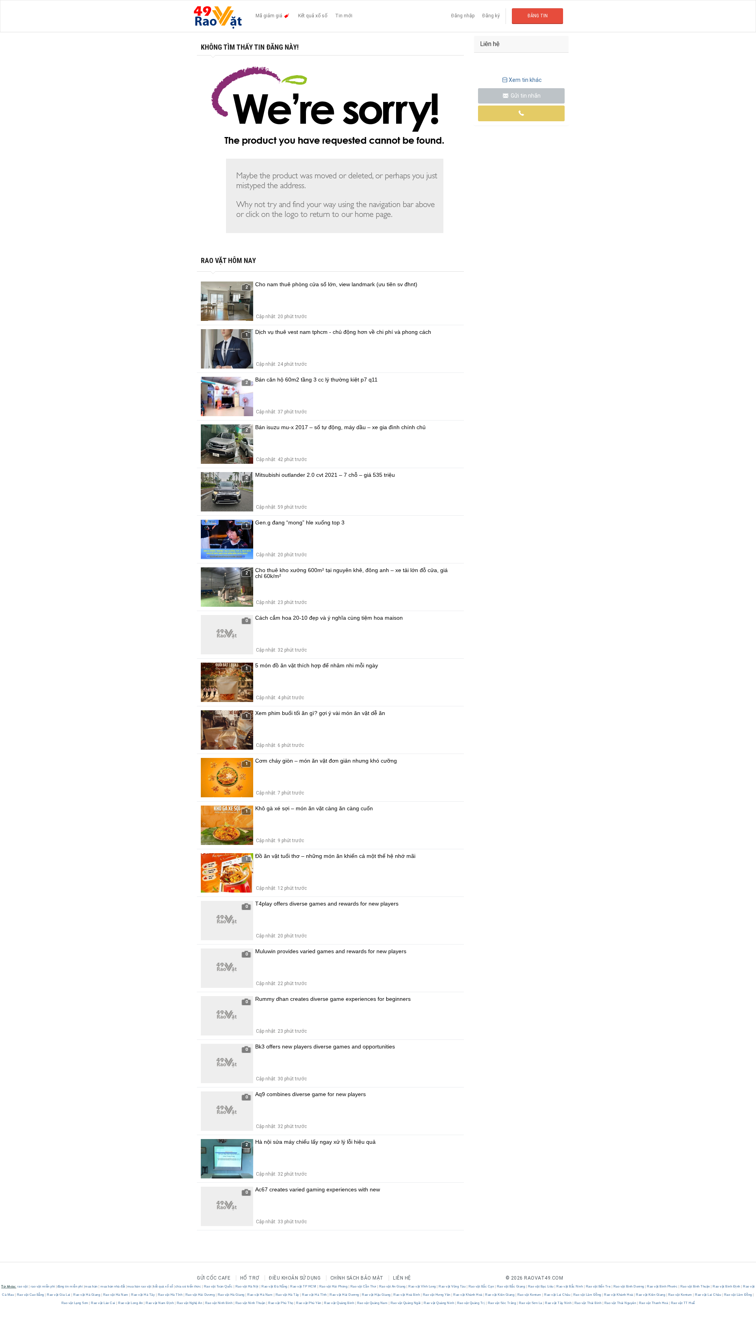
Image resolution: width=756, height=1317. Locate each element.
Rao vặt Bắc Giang (511, 1286)
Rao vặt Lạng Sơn (75, 1303)
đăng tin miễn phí (70, 1286)
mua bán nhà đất (112, 1286)
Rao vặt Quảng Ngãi (405, 1303)
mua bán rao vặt (139, 1286)
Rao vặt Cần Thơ (363, 1286)
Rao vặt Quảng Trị (471, 1303)
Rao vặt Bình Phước (662, 1286)
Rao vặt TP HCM (303, 1286)
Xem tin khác (525, 80)
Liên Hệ (402, 1278)
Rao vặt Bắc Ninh (570, 1286)
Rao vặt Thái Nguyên (620, 1303)
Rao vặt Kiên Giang (499, 1295)
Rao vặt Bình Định (726, 1286)
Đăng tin (538, 16)
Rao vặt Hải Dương (200, 1295)
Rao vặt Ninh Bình (218, 1303)
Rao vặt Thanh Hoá (653, 1303)
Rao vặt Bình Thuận (695, 1286)
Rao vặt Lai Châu (557, 1295)
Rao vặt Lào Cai (103, 1303)
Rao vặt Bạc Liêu (540, 1286)
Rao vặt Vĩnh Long (422, 1286)
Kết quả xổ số (312, 16)
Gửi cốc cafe (213, 1278)
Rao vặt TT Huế (682, 1303)
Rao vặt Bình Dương (628, 1286)
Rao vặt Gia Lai (59, 1295)
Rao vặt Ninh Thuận (250, 1303)
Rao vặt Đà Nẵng (275, 1286)
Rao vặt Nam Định (160, 1303)
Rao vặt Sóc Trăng (502, 1303)
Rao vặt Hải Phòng (333, 1286)
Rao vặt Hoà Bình (407, 1295)
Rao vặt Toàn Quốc (218, 1286)
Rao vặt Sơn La (530, 1303)
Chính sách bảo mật (357, 1278)
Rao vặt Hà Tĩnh (170, 1295)
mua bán (91, 1286)
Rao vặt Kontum (529, 1295)
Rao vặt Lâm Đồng (587, 1295)
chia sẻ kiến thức (188, 1286)
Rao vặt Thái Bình (587, 1303)
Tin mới (343, 16)
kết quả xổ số (163, 1286)
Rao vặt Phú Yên (308, 1303)
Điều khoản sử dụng (295, 1278)
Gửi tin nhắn (525, 96)
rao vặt (22, 1286)
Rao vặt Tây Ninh (558, 1303)
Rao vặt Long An (130, 1303)
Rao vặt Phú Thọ (281, 1303)
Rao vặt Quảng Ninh (439, 1303)
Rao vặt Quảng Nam (372, 1303)
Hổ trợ (249, 1278)
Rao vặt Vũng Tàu (452, 1286)
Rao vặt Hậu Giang (376, 1295)
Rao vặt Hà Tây (143, 1295)
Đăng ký (491, 16)
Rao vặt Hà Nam (115, 1295)
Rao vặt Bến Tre (598, 1286)
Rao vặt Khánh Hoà (468, 1295)
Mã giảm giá (270, 16)
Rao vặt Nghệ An (189, 1303)
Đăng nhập (462, 16)
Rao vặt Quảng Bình (339, 1303)
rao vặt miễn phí (43, 1286)
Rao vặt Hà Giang (86, 1295)
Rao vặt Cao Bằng (30, 1295)
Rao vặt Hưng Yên (436, 1295)
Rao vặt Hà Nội (246, 1286)
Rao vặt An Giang (392, 1286)
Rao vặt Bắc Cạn (481, 1286)
